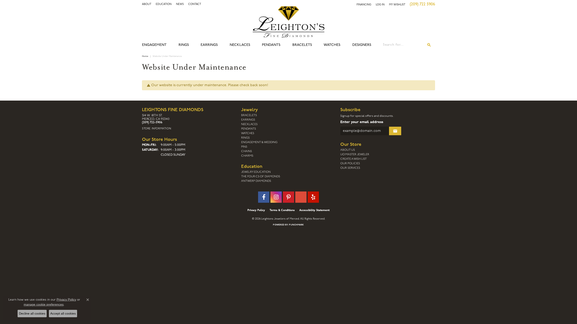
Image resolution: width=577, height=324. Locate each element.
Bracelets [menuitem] (249, 115)
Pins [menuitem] (244, 146)
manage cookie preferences (44, 304)
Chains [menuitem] (246, 151)
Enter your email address (361, 122)
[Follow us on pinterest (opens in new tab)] (288, 197)
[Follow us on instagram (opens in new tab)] (276, 197)
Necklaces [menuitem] (249, 124)
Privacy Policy (256, 210)
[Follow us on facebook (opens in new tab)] (263, 197)
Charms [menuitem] (247, 155)
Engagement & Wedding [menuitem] (259, 142)
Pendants (271, 45)
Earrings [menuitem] (248, 119)
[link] (164, 4)
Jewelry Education (256, 172)
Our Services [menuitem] (350, 167)
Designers (361, 45)
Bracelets (302, 45)
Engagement (154, 45)
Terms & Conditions (282, 210)
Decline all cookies (32, 313)
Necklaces (240, 45)
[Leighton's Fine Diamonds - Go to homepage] (288, 22)
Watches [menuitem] (247, 133)
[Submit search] (429, 45)
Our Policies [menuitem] (350, 163)
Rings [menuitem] (245, 137)
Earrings (209, 45)
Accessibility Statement (314, 210)
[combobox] (403, 45)
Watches (332, 45)
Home (145, 56)
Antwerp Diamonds (256, 181)
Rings (184, 45)
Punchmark (296, 225)
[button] (146, 4)
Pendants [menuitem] (248, 128)
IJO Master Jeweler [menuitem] (354, 154)
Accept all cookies (63, 313)
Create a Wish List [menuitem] (353, 159)
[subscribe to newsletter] (395, 131)
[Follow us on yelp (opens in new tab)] (313, 197)
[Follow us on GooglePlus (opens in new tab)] (301, 197)
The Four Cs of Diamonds (260, 176)
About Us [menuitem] (347, 149)
